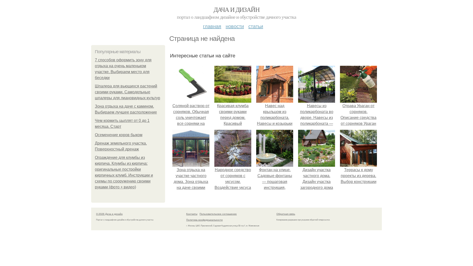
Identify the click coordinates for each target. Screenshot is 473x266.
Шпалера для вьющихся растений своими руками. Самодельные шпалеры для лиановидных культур (127, 92)
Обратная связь (285, 214)
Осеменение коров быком (118, 135)
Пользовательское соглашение (218, 214)
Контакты (191, 214)
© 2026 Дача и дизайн (109, 214)
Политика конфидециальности (204, 219)
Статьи (255, 26)
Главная (212, 26)
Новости (235, 26)
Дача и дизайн (236, 9)
